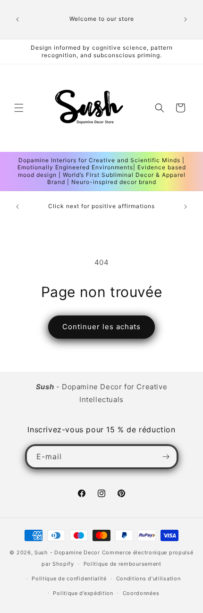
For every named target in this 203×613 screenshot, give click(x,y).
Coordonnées (141, 593)
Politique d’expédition (83, 593)
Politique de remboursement (122, 563)
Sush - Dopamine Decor (67, 552)
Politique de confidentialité (69, 578)
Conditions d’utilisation (148, 578)
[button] (18, 107)
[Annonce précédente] (17, 19)
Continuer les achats (101, 326)
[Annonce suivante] (185, 19)
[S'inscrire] (166, 456)
